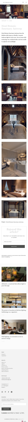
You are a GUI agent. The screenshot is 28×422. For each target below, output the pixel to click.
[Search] (26, 2)
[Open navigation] (23, 2)
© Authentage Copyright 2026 (9, 419)
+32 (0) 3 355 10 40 (6, 378)
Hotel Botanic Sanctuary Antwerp (14, 222)
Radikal (16, 419)
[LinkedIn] (11, 392)
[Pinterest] (5, 392)
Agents (3, 363)
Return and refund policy (7, 368)
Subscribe (14, 246)
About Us (4, 362)
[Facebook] (8, 392)
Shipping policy (5, 369)
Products (3, 354)
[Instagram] (2, 392)
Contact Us (4, 365)
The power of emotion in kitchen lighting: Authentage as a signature (14, 311)
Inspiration (4, 355)
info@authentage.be (6, 379)
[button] (25, 421)
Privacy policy (5, 366)
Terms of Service (5, 371)
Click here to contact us (7, 255)
